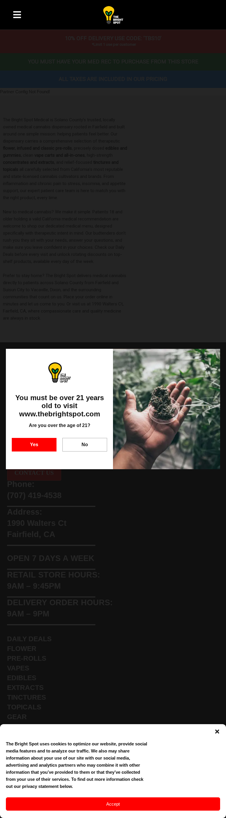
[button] (217, 731)
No (85, 444)
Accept (113, 803)
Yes (34, 444)
